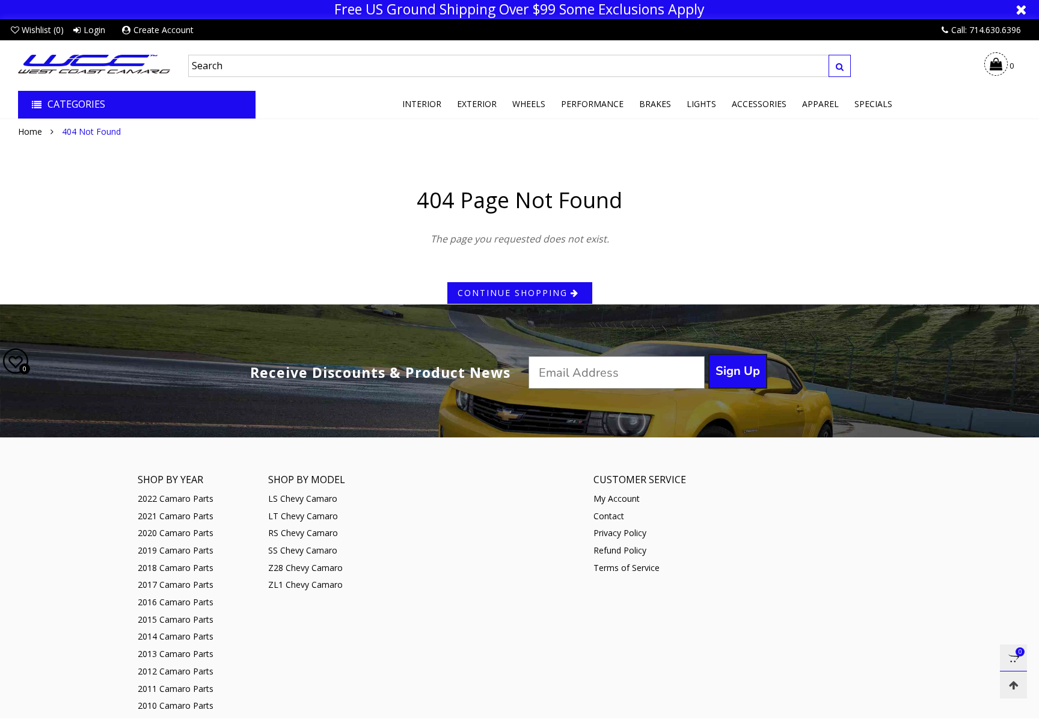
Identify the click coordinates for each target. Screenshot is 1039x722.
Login (94, 29)
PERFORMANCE (592, 104)
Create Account (163, 29)
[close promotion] (1021, 9)
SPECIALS (873, 104)
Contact (608, 516)
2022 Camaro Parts (175, 498)
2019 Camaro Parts (175, 550)
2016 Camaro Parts (175, 602)
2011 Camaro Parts (175, 688)
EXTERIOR (477, 104)
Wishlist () (43, 29)
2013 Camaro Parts (175, 653)
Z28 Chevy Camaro (305, 567)
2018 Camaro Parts (175, 567)
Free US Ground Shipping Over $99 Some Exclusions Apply (519, 9)
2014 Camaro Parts (175, 636)
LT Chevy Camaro (303, 516)
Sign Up (738, 371)
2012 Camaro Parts (175, 671)
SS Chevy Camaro (302, 550)
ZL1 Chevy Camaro (305, 584)
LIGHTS (701, 104)
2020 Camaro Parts (175, 532)
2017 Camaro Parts (175, 584)
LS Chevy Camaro (302, 498)
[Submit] (840, 66)
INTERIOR (421, 104)
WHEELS (528, 104)
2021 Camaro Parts (175, 516)
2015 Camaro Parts (175, 619)
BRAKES (655, 104)
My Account (616, 498)
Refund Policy (619, 550)
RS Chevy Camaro (303, 532)
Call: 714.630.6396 (986, 29)
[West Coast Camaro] (94, 64)
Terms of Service (626, 567)
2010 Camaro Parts (175, 705)
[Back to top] (1013, 685)
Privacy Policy (619, 532)
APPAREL (820, 104)
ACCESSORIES (759, 104)
